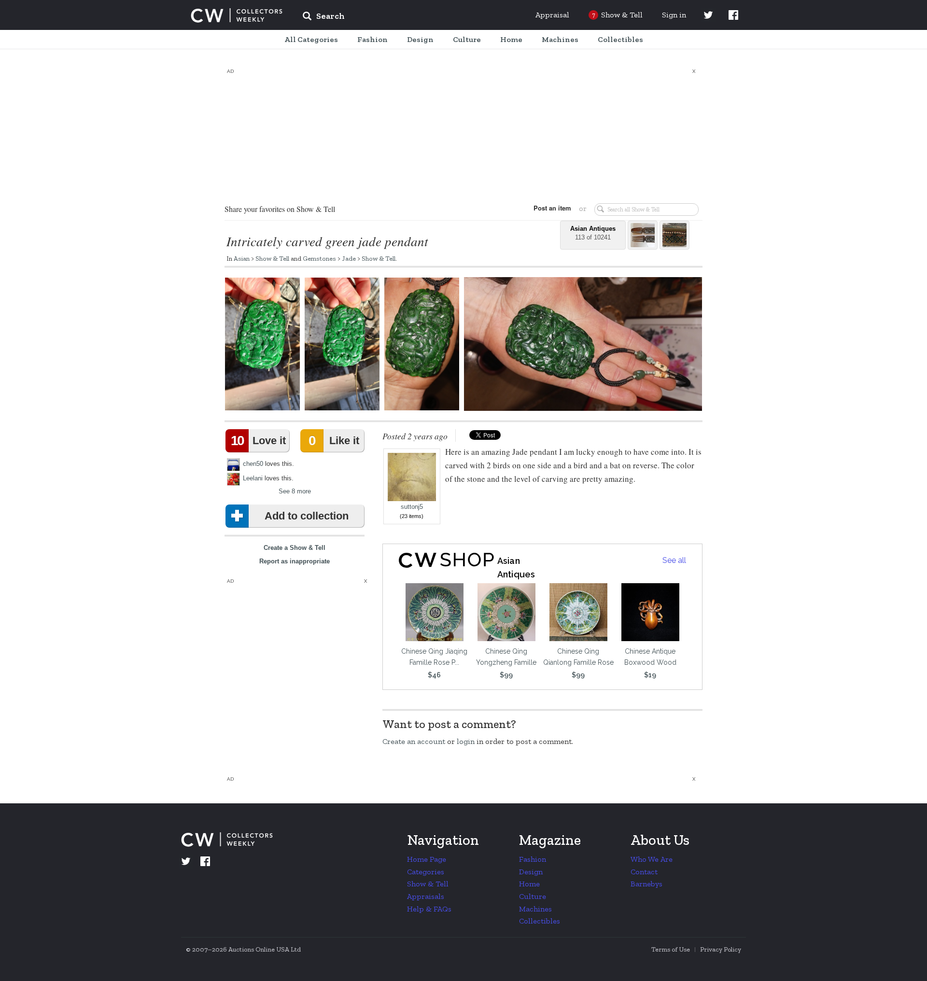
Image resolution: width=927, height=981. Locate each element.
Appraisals (425, 896)
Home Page (426, 859)
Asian (242, 258)
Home (529, 883)
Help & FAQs (429, 908)
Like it (334, 440)
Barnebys (646, 883)
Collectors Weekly (236, 15)
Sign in (674, 14)
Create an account (413, 741)
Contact (644, 871)
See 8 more (295, 491)
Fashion (532, 859)
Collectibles (539, 920)
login (466, 741)
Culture (532, 896)
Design (531, 871)
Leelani (253, 478)
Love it (258, 440)
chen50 (253, 463)
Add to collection (307, 516)
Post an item (552, 207)
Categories (425, 871)
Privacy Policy (720, 949)
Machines (535, 908)
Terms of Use (670, 949)
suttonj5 (412, 507)
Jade (349, 258)
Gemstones (319, 258)
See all (674, 560)
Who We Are (652, 859)
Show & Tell (272, 258)
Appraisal (552, 14)
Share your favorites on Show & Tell (280, 209)
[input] (393, 17)
